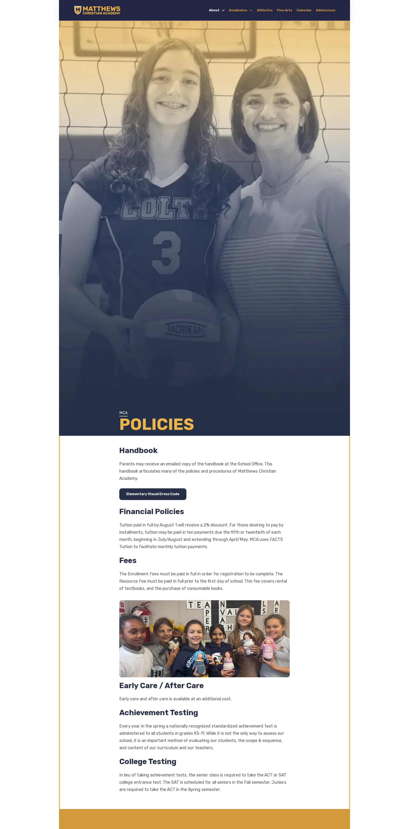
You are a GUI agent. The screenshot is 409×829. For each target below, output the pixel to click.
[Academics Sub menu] (251, 10)
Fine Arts (284, 10)
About (214, 10)
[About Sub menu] (223, 10)
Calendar (304, 10)
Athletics (265, 10)
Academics (238, 10)
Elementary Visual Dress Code (152, 494)
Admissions (326, 10)
